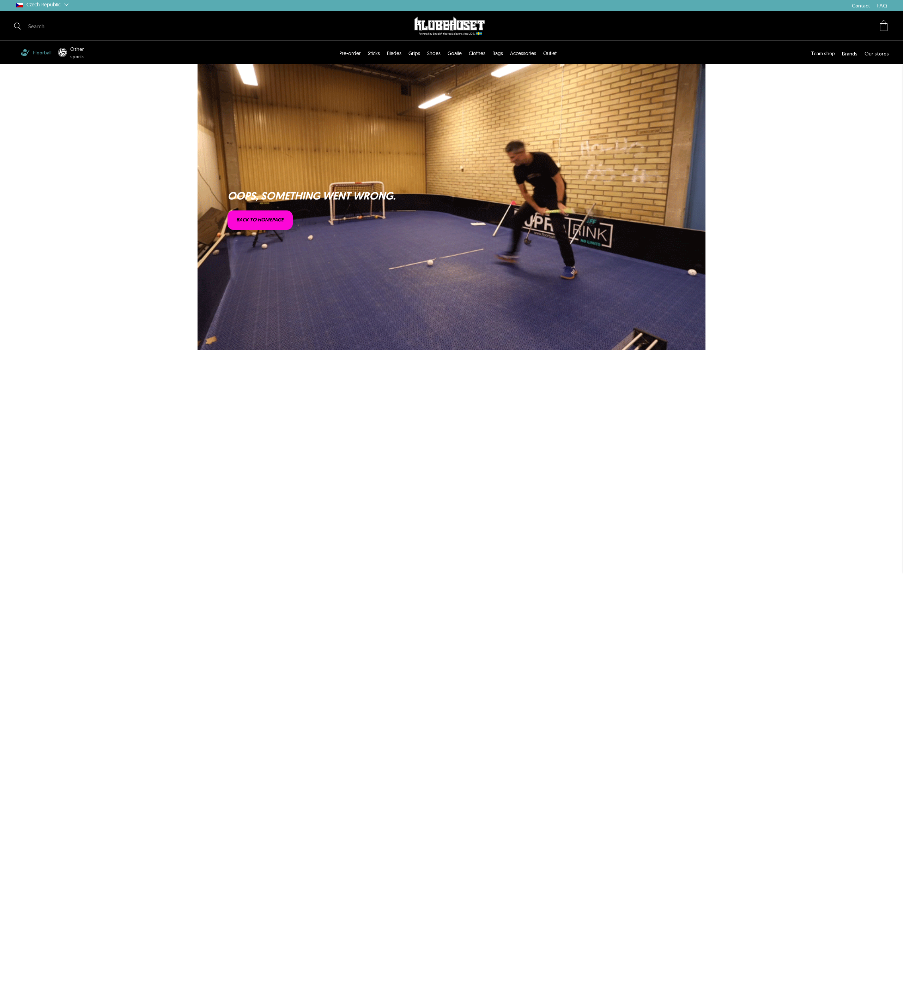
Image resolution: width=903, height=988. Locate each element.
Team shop (823, 53)
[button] (883, 25)
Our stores (877, 53)
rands (851, 53)
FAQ (882, 5)
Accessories (523, 53)
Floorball (42, 52)
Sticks (374, 53)
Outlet (550, 53)
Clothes (477, 53)
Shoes (434, 53)
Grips (414, 53)
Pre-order (350, 53)
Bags (497, 53)
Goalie (455, 53)
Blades (394, 53)
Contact (861, 5)
